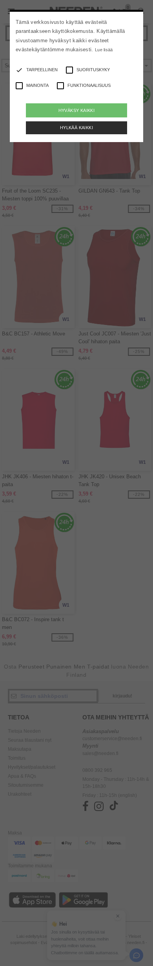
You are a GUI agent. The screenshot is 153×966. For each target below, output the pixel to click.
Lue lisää (104, 49)
